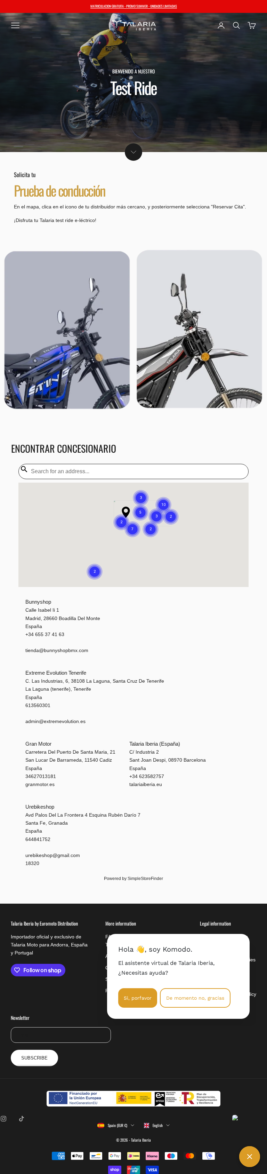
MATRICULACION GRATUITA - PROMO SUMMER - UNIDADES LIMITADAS (133, 6)
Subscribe (34, 1058)
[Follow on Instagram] (3, 1118)
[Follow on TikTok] (21, 1118)
